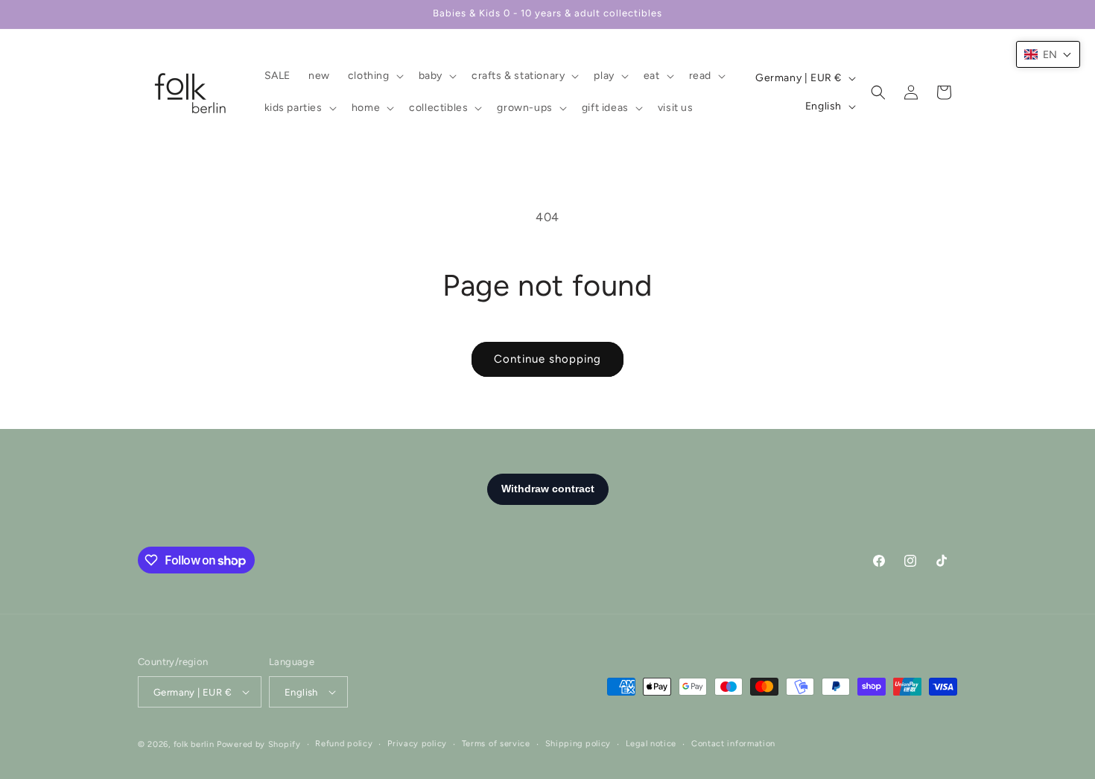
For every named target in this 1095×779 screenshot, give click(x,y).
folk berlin (194, 744)
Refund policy (343, 743)
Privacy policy (417, 743)
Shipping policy (578, 743)
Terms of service (496, 743)
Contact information (733, 743)
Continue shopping (547, 359)
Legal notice (651, 743)
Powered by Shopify (259, 744)
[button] (374, 76)
